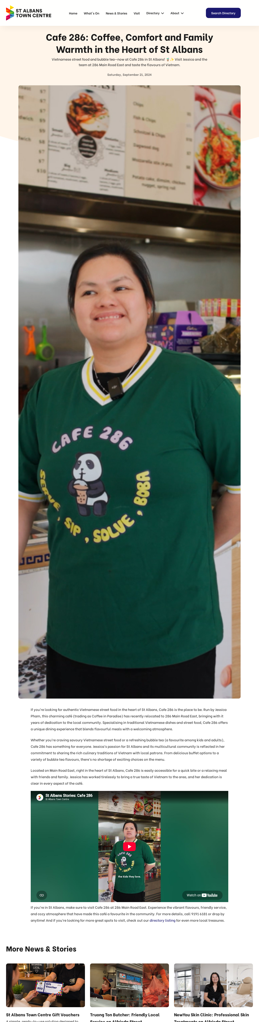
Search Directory (223, 13)
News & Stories (116, 13)
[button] (155, 13)
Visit (137, 13)
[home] (28, 13)
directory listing (162, 920)
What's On (91, 13)
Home (73, 13)
